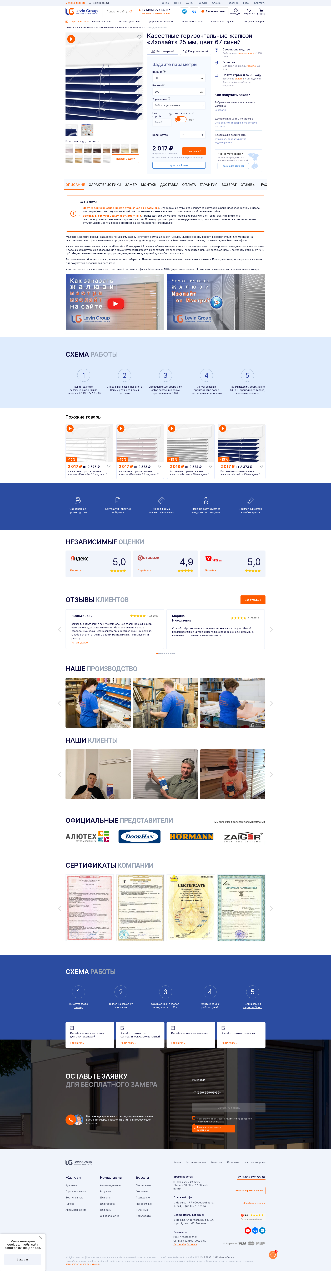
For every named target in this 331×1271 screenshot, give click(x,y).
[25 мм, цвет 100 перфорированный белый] (107, 159)
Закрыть (23, 1259)
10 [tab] (174, 653)
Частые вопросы (254, 1162)
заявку (78, 1007)
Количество (160, 134)
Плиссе (70, 1203)
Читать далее (80, 642)
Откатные (142, 1191)
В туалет (105, 1191)
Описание (75, 185)
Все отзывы (252, 599)
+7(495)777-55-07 (90, 393)
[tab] (74, 184)
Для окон (105, 1197)
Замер (131, 185)
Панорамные (144, 1203)
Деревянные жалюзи (161, 21)
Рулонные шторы (101, 21)
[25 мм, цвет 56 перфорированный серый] (88, 159)
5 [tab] (164, 653)
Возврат (229, 185)
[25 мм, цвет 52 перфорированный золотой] (79, 159)
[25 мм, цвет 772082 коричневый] (135, 148)
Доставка (169, 185)
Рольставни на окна (192, 21)
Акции (189, 2)
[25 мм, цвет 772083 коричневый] (107, 148)
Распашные (143, 1197)
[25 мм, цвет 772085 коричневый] (116, 148)
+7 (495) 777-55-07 (156, 10)
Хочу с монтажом (233, 165)
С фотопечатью (109, 1215)
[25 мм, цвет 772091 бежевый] (125, 148)
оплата (239, 78)
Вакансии (192, 1244)
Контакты (259, 2)
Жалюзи (73, 1177)
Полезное (233, 2)
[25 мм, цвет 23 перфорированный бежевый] (70, 159)
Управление (159, 99)
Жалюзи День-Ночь (130, 21)
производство (246, 53)
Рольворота (143, 1215)
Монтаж (148, 185)
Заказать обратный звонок (248, 1190)
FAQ (264, 185)
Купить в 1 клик (179, 165)
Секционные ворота (254, 21)
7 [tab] (168, 653)
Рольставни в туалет (223, 21)
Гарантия (209, 185)
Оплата (189, 185)
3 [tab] (161, 653)
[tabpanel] (104, 76)
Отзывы (248, 185)
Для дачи (105, 1209)
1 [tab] (157, 653)
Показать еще (124, 158)
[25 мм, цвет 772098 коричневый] (97, 148)
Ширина (157, 71)
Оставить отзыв (196, 1162)
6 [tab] (166, 653)
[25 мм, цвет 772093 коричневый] (79, 148)
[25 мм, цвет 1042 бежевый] (97, 159)
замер (125, 1004)
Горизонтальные (76, 1191)
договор (174, 1004)
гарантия (252, 66)
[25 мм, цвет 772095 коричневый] (88, 148)
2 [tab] (159, 653)
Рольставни (111, 1177)
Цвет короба (156, 115)
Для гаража (107, 1203)
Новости (216, 1162)
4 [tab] (162, 653)
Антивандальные (110, 1185)
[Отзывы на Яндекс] (252, 1217)
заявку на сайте (79, 389)
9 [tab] (172, 653)
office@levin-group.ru (254, 1203)
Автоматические (76, 1209)
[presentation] (179, 78)
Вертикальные (74, 1197)
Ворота (142, 1177)
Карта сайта (179, 1244)
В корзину (193, 151)
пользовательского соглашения (82, 1264)
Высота (157, 85)
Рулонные (72, 1185)
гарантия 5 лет (252, 1007)
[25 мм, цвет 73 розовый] (70, 148)
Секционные (143, 1185)
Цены (177, 2)
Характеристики (105, 185)
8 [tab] (170, 653)
